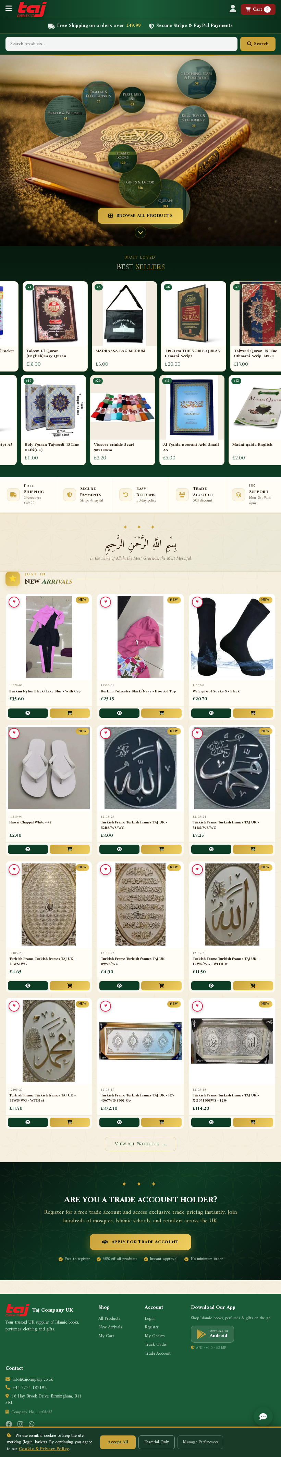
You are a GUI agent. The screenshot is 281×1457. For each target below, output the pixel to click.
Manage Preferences (200, 1442)
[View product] (28, 713)
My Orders (154, 1336)
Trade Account (158, 1353)
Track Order (156, 1344)
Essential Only (156, 1442)
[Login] (232, 9)
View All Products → (140, 1144)
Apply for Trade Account (145, 1242)
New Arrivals (110, 1327)
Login (150, 1318)
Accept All (118, 1442)
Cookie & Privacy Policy (44, 1449)
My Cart (106, 1336)
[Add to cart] (70, 713)
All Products (109, 1318)
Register (152, 1327)
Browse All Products (144, 215)
